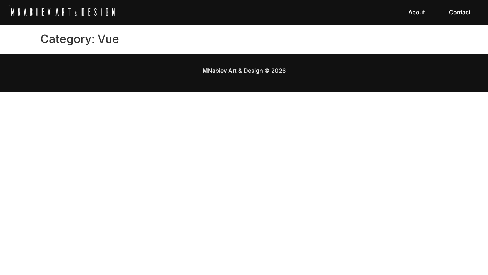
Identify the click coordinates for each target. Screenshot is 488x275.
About (416, 12)
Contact (459, 12)
